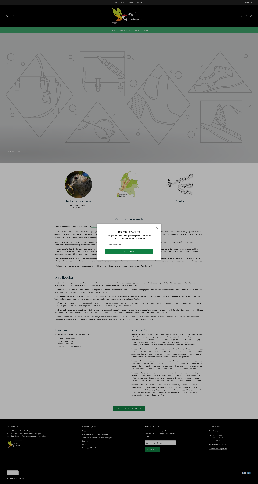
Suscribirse (129, 251)
